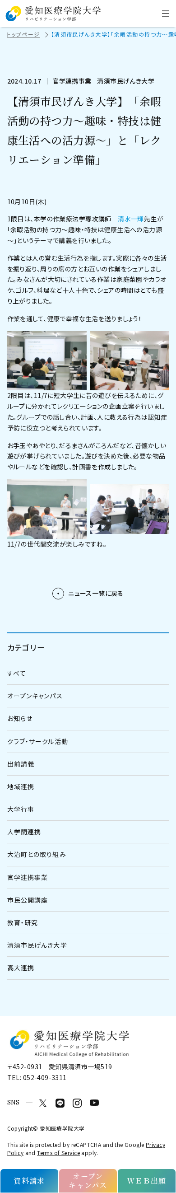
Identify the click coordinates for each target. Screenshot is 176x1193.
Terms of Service (58, 1152)
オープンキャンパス (35, 695)
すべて (16, 673)
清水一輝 (131, 218)
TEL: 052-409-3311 (37, 1077)
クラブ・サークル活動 (37, 741)
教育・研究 (22, 922)
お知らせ (19, 718)
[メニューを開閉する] (165, 13)
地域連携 (20, 786)
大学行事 (20, 809)
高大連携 (20, 967)
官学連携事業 (27, 877)
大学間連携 (24, 831)
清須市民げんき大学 (37, 945)
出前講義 (20, 763)
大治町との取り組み (36, 854)
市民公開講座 (27, 899)
